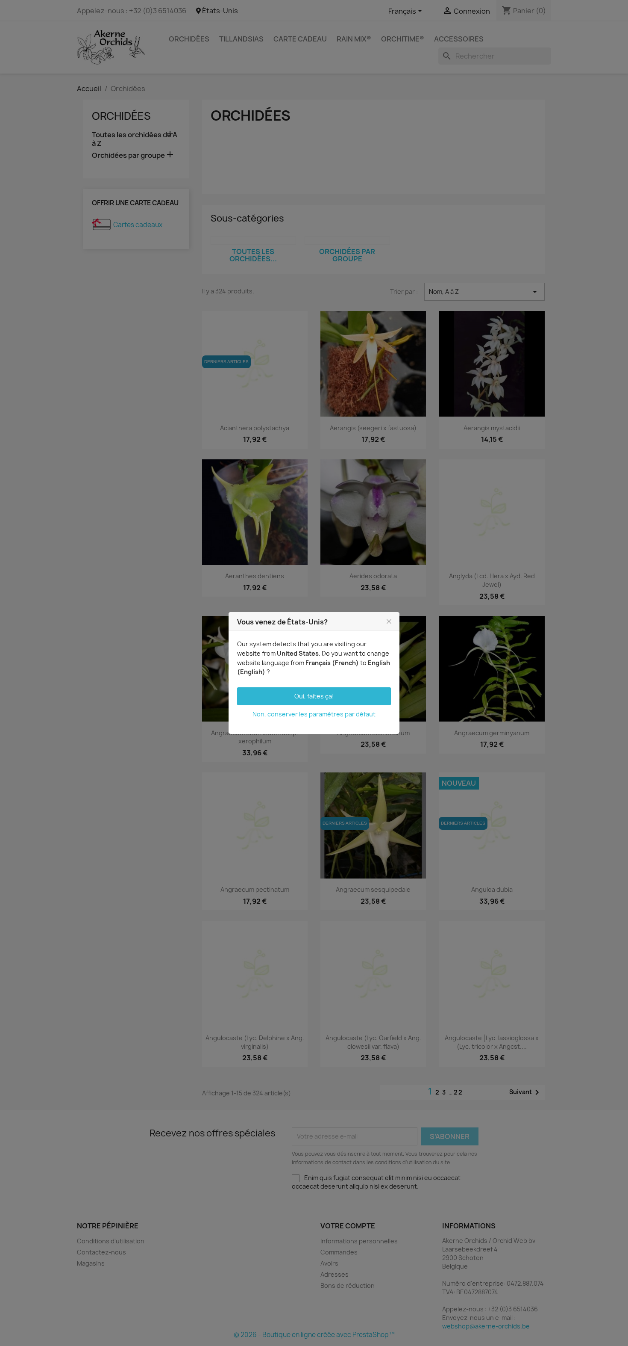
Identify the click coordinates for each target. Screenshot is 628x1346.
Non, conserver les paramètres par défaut (314, 714)
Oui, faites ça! (314, 696)
